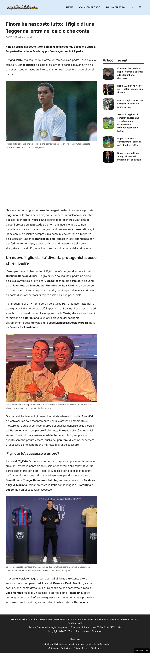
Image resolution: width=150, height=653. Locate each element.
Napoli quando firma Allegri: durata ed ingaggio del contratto (129, 156)
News (69, 7)
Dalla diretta (115, 7)
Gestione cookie (141, 650)
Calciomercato (89, 7)
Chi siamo (53, 648)
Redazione (66, 648)
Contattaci (97, 631)
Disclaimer (96, 648)
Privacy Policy (81, 648)
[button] (132, 7)
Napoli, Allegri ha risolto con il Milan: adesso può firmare (130, 89)
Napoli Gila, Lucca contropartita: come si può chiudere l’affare (129, 141)
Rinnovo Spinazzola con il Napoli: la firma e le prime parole (130, 103)
